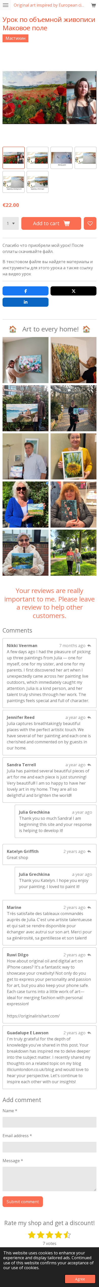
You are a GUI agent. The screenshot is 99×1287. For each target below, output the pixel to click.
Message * (13, 1160)
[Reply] (89, 645)
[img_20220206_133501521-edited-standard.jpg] (26, 408)
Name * (10, 1111)
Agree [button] (80, 1279)
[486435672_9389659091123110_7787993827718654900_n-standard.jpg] (73, 456)
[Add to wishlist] (90, 223)
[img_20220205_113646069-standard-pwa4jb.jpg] (73, 360)
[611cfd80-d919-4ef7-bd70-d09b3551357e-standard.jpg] (73, 553)
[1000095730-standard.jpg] (73, 504)
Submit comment (23, 1201)
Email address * (17, 1135)
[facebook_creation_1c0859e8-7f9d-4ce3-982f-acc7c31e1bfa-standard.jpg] (26, 504)
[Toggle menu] (5, 5)
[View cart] (93, 5)
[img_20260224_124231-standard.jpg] (26, 553)
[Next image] (89, 97)
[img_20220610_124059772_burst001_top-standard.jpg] (26, 456)
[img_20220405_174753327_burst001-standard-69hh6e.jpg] (26, 360)
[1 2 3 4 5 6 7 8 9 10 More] (11, 223)
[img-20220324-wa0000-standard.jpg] (73, 408)
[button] (14, 158)
